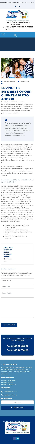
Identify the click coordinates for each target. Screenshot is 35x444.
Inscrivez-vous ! (18, 407)
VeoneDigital (28, 421)
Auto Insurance (24, 81)
